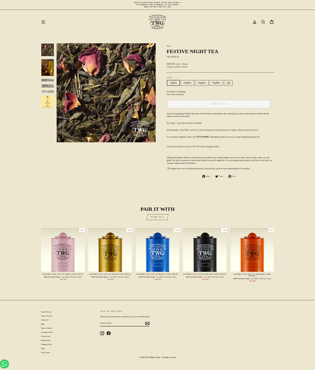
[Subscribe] (147, 323)
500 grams (216, 83)
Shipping (170, 67)
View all (158, 217)
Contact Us (44, 320)
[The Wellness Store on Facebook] (109, 333)
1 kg (228, 83)
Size (169, 78)
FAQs (43, 348)
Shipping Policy (46, 344)
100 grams (187, 83)
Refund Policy (46, 340)
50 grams (173, 83)
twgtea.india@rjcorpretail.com (248, 137)
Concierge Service (47, 332)
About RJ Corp (46, 312)
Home (169, 46)
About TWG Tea (46, 316)
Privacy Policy (46, 336)
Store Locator (45, 352)
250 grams (202, 83)
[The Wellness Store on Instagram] (102, 333)
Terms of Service (46, 328)
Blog (42, 324)
